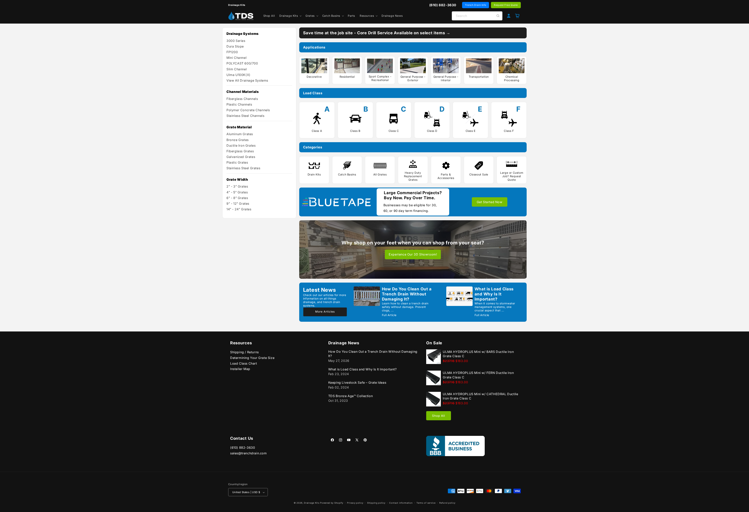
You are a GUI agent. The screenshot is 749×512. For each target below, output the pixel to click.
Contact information (401, 503)
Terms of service (425, 503)
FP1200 (232, 52)
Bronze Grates (237, 140)
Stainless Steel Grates (243, 168)
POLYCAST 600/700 (242, 63)
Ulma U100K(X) (238, 75)
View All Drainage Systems (247, 80)
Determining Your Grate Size (252, 358)
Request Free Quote (506, 5)
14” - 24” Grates (238, 209)
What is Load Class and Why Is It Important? (494, 293)
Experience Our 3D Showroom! (413, 254)
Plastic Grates (237, 162)
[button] (290, 15)
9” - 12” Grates (237, 203)
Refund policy (447, 503)
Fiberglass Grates (240, 151)
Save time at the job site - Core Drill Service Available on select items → (376, 32)
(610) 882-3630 (242, 447)
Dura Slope (235, 46)
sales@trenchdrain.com (248, 453)
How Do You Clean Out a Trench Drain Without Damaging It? (407, 293)
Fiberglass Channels (242, 99)
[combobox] (477, 15)
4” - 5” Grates (237, 192)
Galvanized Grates (240, 157)
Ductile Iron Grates (241, 145)
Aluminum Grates (239, 134)
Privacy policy (355, 503)
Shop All (438, 416)
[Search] (498, 15)
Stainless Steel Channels (245, 116)
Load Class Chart (243, 363)
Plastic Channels (239, 104)
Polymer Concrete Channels (248, 110)
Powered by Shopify (331, 503)
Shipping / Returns (244, 352)
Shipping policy (376, 503)
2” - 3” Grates (237, 186)
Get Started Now (489, 202)
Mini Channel (236, 58)
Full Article (389, 315)
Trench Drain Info (475, 5)
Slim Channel (236, 69)
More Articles (325, 311)
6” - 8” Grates (237, 198)
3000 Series (235, 41)
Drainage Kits (311, 503)
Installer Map (240, 369)
